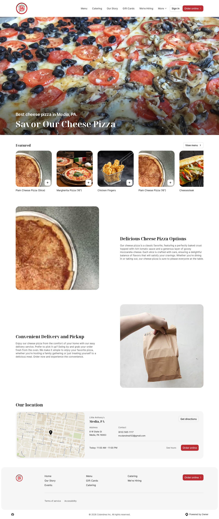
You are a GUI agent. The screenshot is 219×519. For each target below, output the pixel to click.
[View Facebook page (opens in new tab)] (12, 514)
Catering (97, 8)
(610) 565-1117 (126, 432)
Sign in (176, 8)
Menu (84, 8)
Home (48, 476)
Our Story (112, 8)
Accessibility (70, 501)
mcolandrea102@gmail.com (131, 435)
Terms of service (53, 501)
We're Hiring (146, 8)
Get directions (188, 418)
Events (48, 485)
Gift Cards (129, 8)
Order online (190, 447)
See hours (171, 447)
